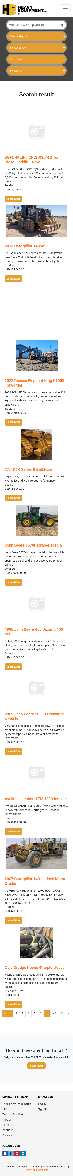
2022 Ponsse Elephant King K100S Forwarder (34, 383)
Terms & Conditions (14, 1114)
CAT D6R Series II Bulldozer (29, 469)
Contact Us (9, 1135)
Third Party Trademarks (16, 1103)
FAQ (4, 1109)
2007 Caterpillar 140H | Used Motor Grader (35, 881)
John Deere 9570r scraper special (34, 545)
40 (54, 1013)
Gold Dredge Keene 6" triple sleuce (35, 967)
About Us (7, 1130)
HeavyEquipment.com (36, 1170)
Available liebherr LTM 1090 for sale (36, 798)
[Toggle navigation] (65, 8)
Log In (42, 1103)
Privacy (6, 1119)
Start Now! (36, 1065)
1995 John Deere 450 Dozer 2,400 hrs (34, 631)
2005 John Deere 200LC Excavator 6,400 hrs (34, 716)
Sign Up (42, 1109)
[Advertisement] (36, 311)
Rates (5, 1124)
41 (62, 1013)
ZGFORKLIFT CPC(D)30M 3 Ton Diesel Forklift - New (32, 159)
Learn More (13, 198)
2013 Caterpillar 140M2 (25, 246)
